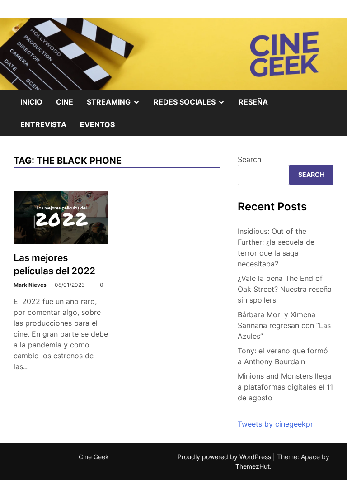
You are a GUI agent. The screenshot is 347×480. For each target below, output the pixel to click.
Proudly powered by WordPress (225, 457)
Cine (64, 101)
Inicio (31, 101)
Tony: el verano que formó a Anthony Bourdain (283, 356)
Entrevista (43, 124)
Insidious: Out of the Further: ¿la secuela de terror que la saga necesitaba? (276, 247)
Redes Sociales (193, 105)
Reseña (253, 101)
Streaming (117, 105)
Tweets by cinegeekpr (275, 423)
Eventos (97, 124)
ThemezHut (252, 466)
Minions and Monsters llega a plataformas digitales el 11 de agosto (285, 386)
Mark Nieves (30, 284)
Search (249, 159)
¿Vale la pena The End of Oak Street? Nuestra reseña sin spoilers (285, 289)
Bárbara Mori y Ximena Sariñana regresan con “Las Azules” (284, 325)
